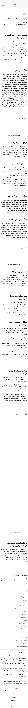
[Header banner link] (14, 354)
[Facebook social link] (19, 1)
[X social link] (17, 1)
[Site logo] (14, 5)
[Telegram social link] (9, 1)
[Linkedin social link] (13, 1)
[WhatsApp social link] (11, 1)
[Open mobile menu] (26, 5)
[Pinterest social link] (15, 1)
